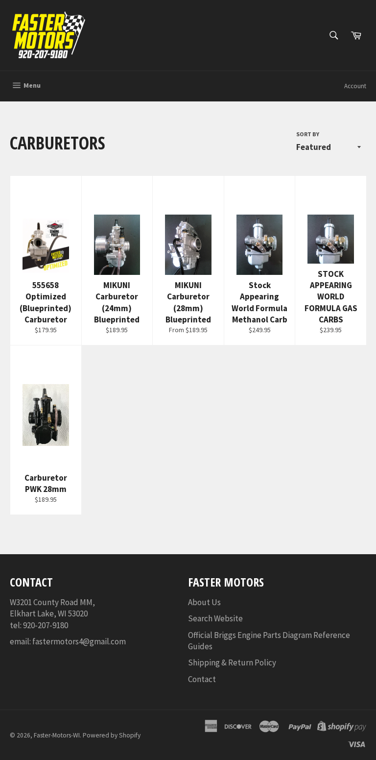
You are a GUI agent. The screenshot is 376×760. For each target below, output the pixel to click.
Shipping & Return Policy (232, 662)
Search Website (215, 618)
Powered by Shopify (112, 735)
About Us (204, 602)
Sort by (307, 134)
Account (355, 86)
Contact (202, 679)
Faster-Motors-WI (57, 735)
